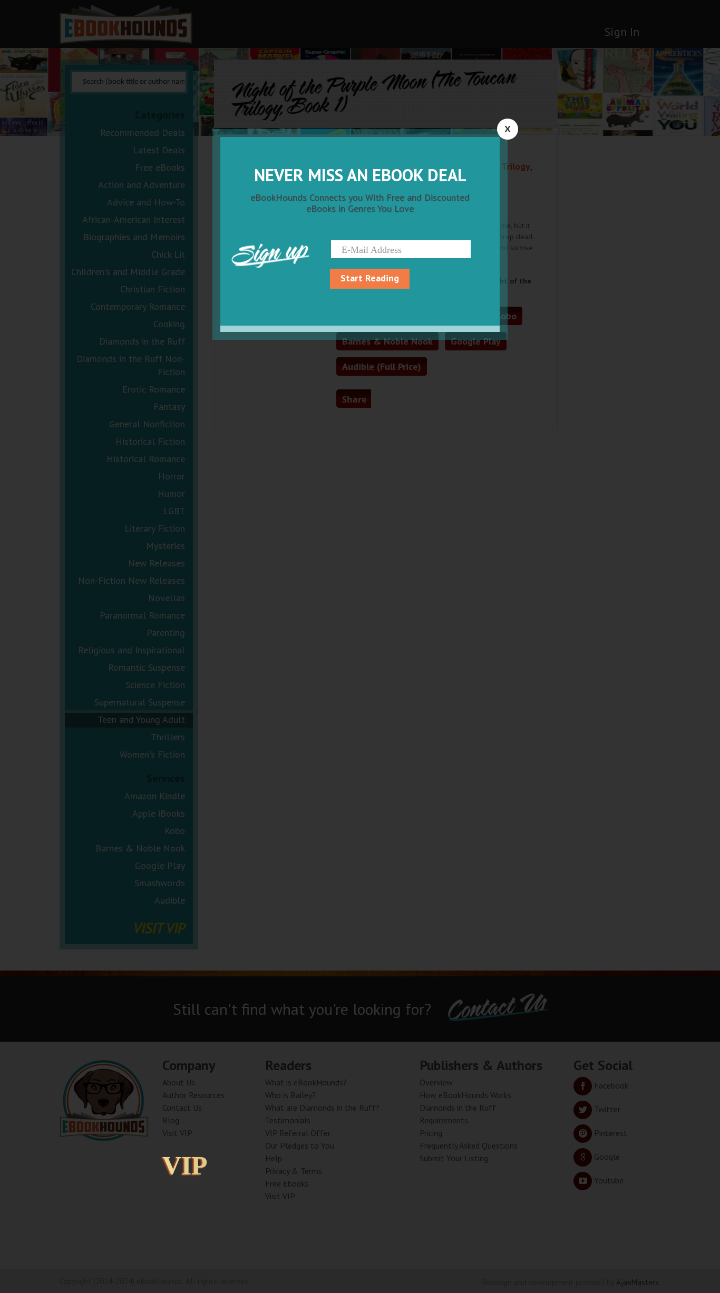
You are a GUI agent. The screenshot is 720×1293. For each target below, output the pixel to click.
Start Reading (369, 278)
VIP (185, 1165)
